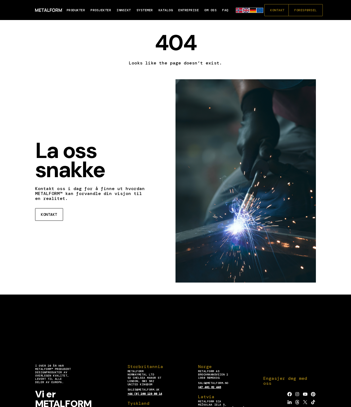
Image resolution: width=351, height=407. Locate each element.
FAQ (225, 10)
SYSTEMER (145, 10)
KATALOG (165, 10)
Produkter (76, 10)
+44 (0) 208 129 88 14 (145, 393)
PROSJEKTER (100, 10)
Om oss (210, 10)
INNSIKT (124, 10)
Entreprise (188, 10)
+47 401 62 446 (209, 387)
